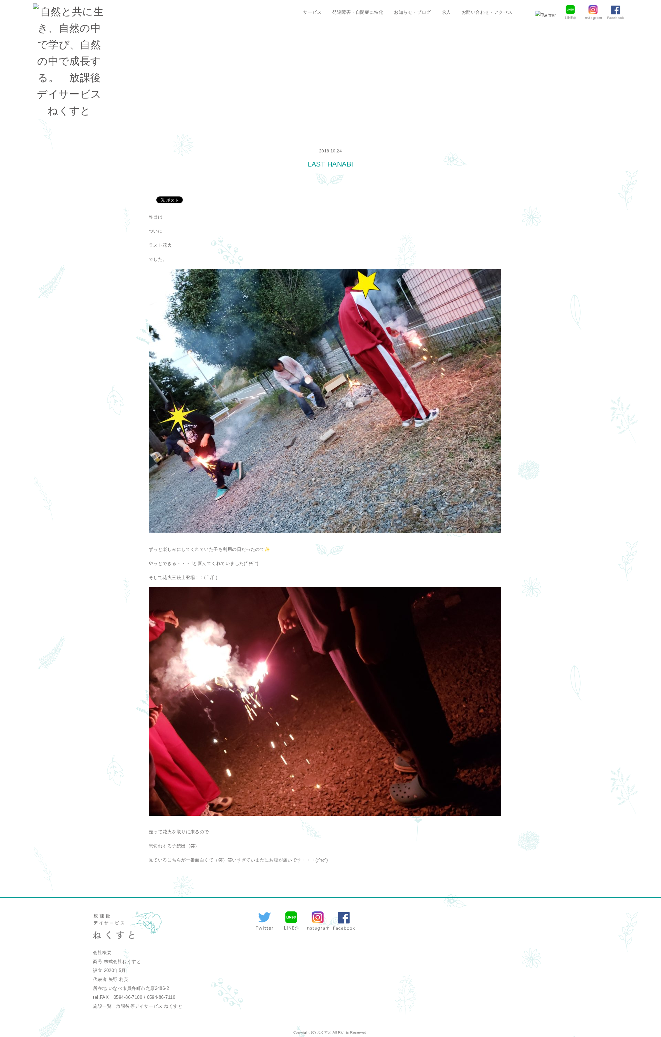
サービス (312, 12)
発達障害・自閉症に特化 (357, 12)
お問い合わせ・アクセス (487, 12)
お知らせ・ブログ (412, 12)
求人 (446, 12)
